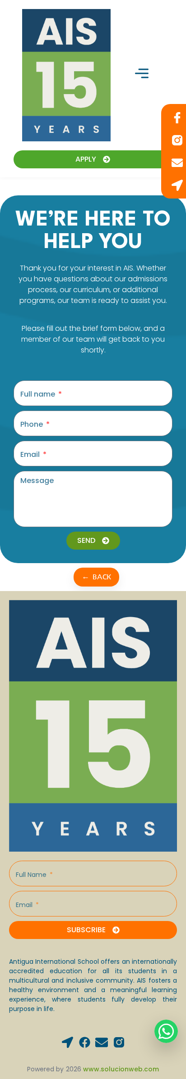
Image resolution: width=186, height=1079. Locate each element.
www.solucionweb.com (121, 1069)
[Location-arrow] (67, 1042)
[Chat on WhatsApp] (166, 1031)
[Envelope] (102, 1041)
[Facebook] (85, 1042)
